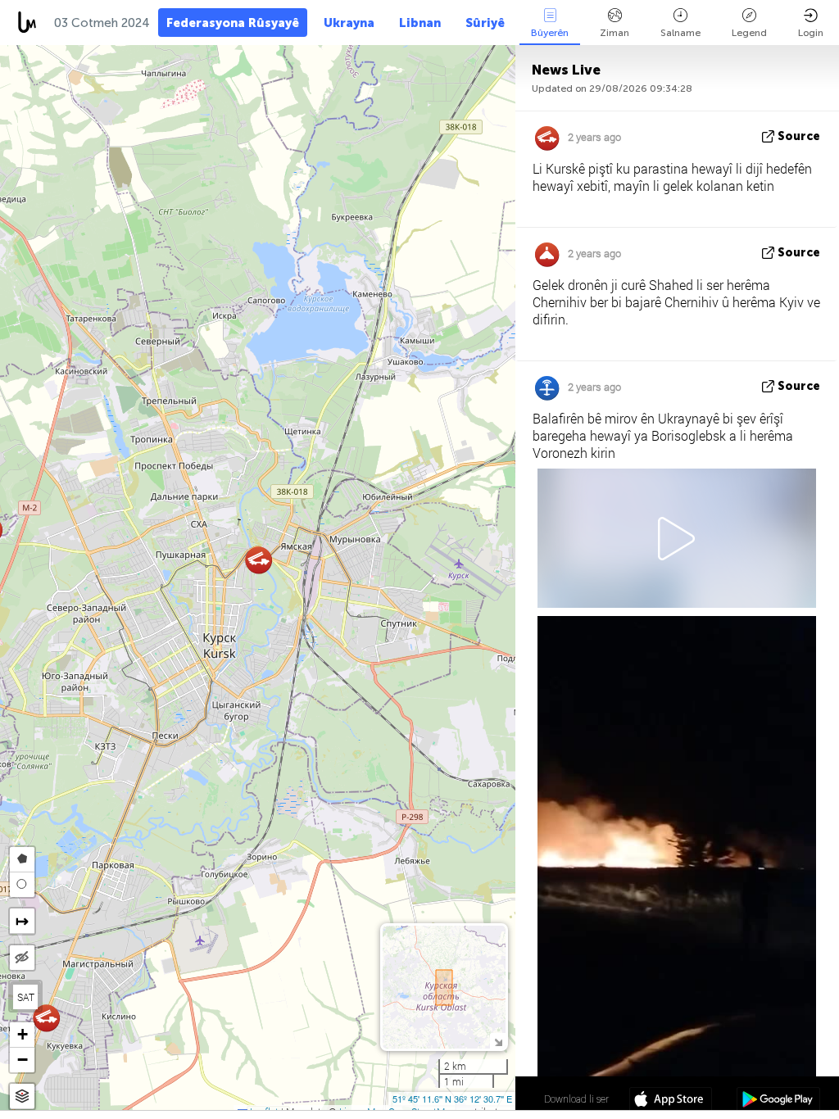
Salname (680, 33)
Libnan (420, 23)
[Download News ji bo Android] (778, 1101)
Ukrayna (349, 23)
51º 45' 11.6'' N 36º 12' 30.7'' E (452, 1098)
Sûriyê (485, 23)
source (799, 136)
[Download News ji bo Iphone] (670, 1101)
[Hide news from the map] (22, 957)
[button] (46, 1018)
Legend (749, 33)
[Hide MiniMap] (498, 1041)
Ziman (614, 33)
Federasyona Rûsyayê (232, 23)
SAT (25, 996)
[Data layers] (22, 1096)
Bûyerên (550, 33)
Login (810, 33)
